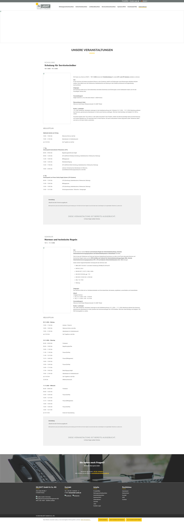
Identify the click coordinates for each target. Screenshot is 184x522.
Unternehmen (97, 499)
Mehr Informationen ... (86, 519)
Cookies (124, 499)
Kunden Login (133, 1)
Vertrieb (95, 501)
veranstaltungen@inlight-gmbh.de (100, 473)
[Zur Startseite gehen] (43, 6)
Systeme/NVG (97, 497)
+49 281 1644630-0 (98, 471)
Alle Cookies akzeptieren (134, 519)
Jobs (94, 503)
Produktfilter (125, 1)
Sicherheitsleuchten (98, 495)
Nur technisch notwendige (117, 519)
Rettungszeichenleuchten (100, 493)
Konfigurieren (103, 519)
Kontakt (124, 495)
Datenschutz (125, 493)
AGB (123, 497)
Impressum (125, 491)
